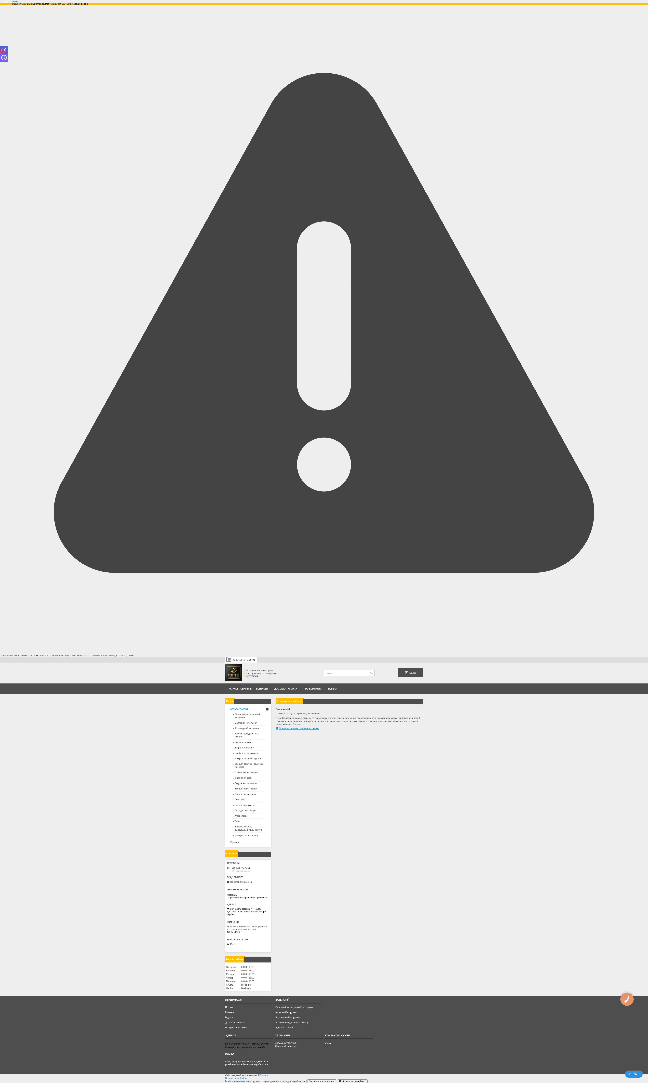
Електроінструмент (244, 805)
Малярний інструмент (246, 723)
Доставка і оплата (285, 689)
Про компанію (312, 689)
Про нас (229, 1007)
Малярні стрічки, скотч (246, 835)
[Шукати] (372, 673)
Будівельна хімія (243, 742)
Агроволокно (241, 816)
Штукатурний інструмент (247, 728)
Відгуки (332, 689)
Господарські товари (245, 810)
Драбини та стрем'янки (246, 753)
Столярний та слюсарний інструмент (294, 1007)
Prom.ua (263, 1075)
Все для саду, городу (246, 788)
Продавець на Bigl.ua (236, 1078)
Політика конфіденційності (352, 1081)
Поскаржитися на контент (322, 1081)
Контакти (262, 689)
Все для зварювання (245, 794)
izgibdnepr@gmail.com (241, 882)
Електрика (240, 799)
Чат (636, 1074)
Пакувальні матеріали (246, 783)
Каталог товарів (239, 689)
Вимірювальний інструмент (248, 758)
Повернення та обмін (236, 1027)
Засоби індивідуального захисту (291, 1022)
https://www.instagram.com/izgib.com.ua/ (248, 897)
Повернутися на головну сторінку (299, 728)
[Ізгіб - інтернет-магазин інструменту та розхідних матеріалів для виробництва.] (233, 673)
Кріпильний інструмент (246, 772)
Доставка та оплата (235, 1022)
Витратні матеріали (244, 747)
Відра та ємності (243, 778)
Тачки (237, 821)
